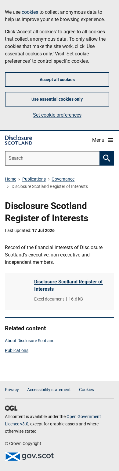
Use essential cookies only (57, 99)
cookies (30, 12)
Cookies (86, 389)
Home (10, 179)
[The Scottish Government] (29, 456)
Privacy (12, 389)
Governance (63, 179)
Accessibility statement (49, 389)
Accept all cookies (57, 79)
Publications (34, 179)
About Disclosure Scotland (30, 340)
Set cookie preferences (57, 115)
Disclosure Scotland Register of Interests (68, 285)
